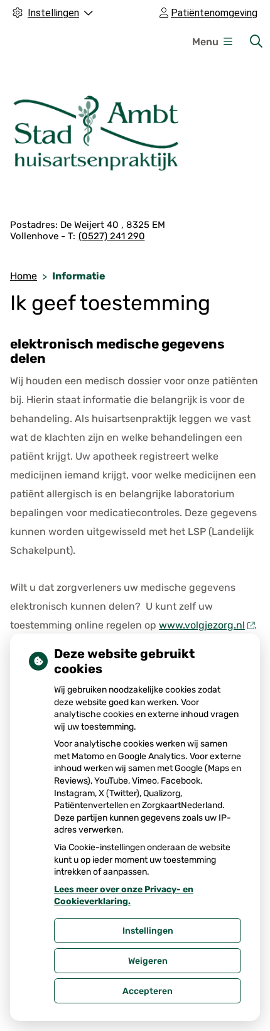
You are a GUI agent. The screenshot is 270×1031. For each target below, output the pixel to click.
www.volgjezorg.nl (202, 625)
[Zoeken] (256, 41)
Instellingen (147, 931)
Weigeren (148, 961)
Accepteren (147, 991)
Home (23, 276)
